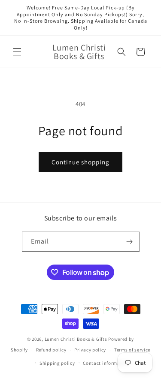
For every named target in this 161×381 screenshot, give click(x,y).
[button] (17, 51)
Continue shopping (80, 162)
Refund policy (51, 350)
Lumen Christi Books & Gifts (76, 339)
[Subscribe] (129, 242)
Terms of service (132, 350)
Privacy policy (90, 350)
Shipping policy (57, 363)
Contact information (106, 363)
